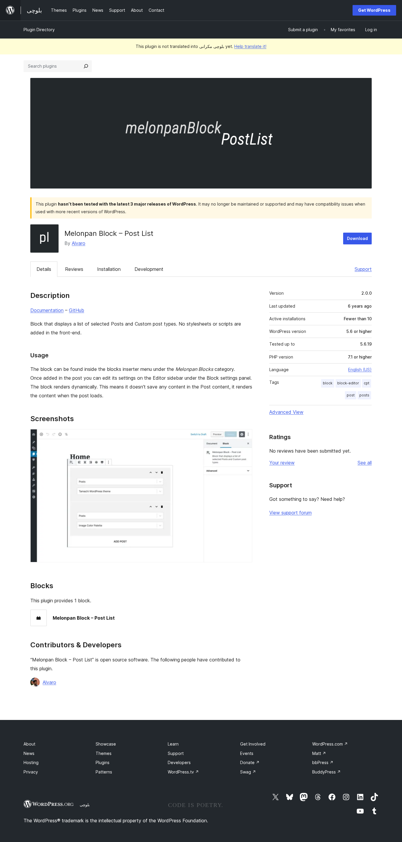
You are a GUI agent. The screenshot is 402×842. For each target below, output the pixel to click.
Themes (104, 753)
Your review (282, 463)
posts (364, 395)
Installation (109, 269)
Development (148, 269)
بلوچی (85, 804)
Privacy (31, 771)
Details (43, 269)
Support (363, 269)
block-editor (348, 383)
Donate (250, 762)
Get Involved (252, 743)
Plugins (102, 762)
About (29, 743)
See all (365, 463)
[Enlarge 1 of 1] (244, 437)
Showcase (106, 743)
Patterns (104, 771)
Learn (173, 743)
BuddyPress (326, 771)
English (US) (360, 369)
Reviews (74, 269)
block (328, 383)
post (351, 395)
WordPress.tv (183, 771)
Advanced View (286, 412)
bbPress (322, 762)
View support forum (290, 513)
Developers (179, 762)
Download (357, 238)
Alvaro (78, 243)
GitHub (76, 310)
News (29, 753)
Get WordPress (374, 10)
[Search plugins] (86, 66)
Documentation (47, 310)
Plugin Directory (39, 29)
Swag (248, 771)
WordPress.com (330, 743)
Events (246, 753)
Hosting (31, 762)
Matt (319, 753)
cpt (366, 383)
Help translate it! (250, 46)
